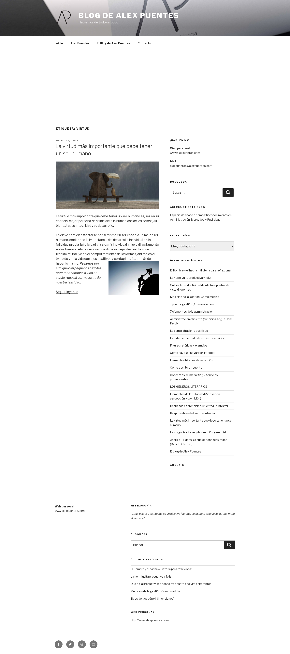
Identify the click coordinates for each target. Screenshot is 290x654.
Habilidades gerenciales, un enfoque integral (199, 406)
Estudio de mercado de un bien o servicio (197, 338)
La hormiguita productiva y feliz (190, 277)
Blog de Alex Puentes (129, 15)
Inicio (59, 43)
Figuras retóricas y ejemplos (188, 345)
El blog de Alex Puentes (185, 451)
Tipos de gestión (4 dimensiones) (192, 304)
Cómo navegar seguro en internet (192, 352)
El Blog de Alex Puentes (113, 43)
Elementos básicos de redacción (191, 360)
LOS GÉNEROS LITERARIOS (188, 386)
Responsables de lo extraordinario (192, 413)
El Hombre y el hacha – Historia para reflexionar (200, 270)
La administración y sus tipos (189, 330)
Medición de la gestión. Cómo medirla (194, 296)
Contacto (144, 43)
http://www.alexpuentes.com (150, 620)
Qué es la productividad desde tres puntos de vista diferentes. (171, 583)
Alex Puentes (79, 43)
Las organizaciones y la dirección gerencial (198, 432)
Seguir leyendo (67, 292)
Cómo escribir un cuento (186, 367)
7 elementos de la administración (191, 311)
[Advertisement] (145, 79)
